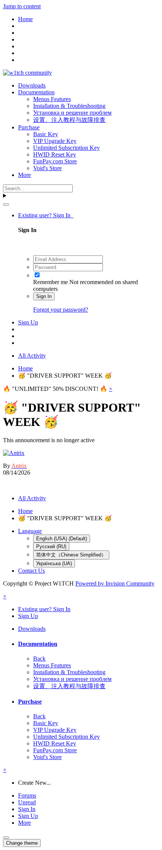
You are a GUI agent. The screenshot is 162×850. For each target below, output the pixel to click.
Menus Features (52, 99)
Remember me (50, 282)
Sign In (44, 296)
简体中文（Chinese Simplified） (71, 555)
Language (30, 531)
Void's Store (47, 168)
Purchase (29, 127)
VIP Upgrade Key (54, 141)
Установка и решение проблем (72, 112)
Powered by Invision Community (114, 583)
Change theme (22, 843)
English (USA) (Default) (61, 538)
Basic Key (45, 134)
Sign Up (28, 322)
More (24, 175)
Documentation (36, 92)
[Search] (6, 204)
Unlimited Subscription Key (66, 147)
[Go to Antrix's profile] (13, 453)
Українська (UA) (54, 563)
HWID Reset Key (54, 154)
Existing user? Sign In (45, 215)
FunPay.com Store (55, 161)
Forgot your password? (60, 309)
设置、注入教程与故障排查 (69, 120)
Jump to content (22, 6)
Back (39, 658)
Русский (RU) (51, 546)
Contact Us (31, 570)
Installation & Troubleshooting (69, 106)
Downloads (32, 85)
